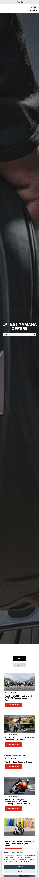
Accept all (20, 866)
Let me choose (25, 861)
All (19, 658)
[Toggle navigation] (4, 8)
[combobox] (19, 334)
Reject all (19, 871)
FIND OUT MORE (14, 705)
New (19, 665)
